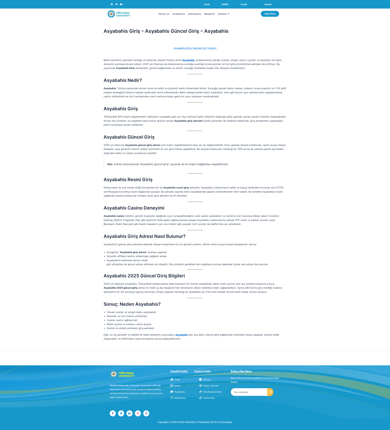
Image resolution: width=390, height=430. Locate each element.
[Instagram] (146, 413)
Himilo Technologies (221, 422)
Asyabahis (188, 60)
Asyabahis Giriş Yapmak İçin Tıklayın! (195, 48)
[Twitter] (121, 413)
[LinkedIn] (129, 413)
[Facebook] (113, 413)
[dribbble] (138, 413)
